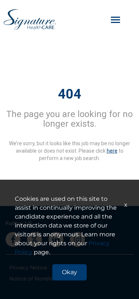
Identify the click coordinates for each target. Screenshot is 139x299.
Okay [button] (69, 272)
